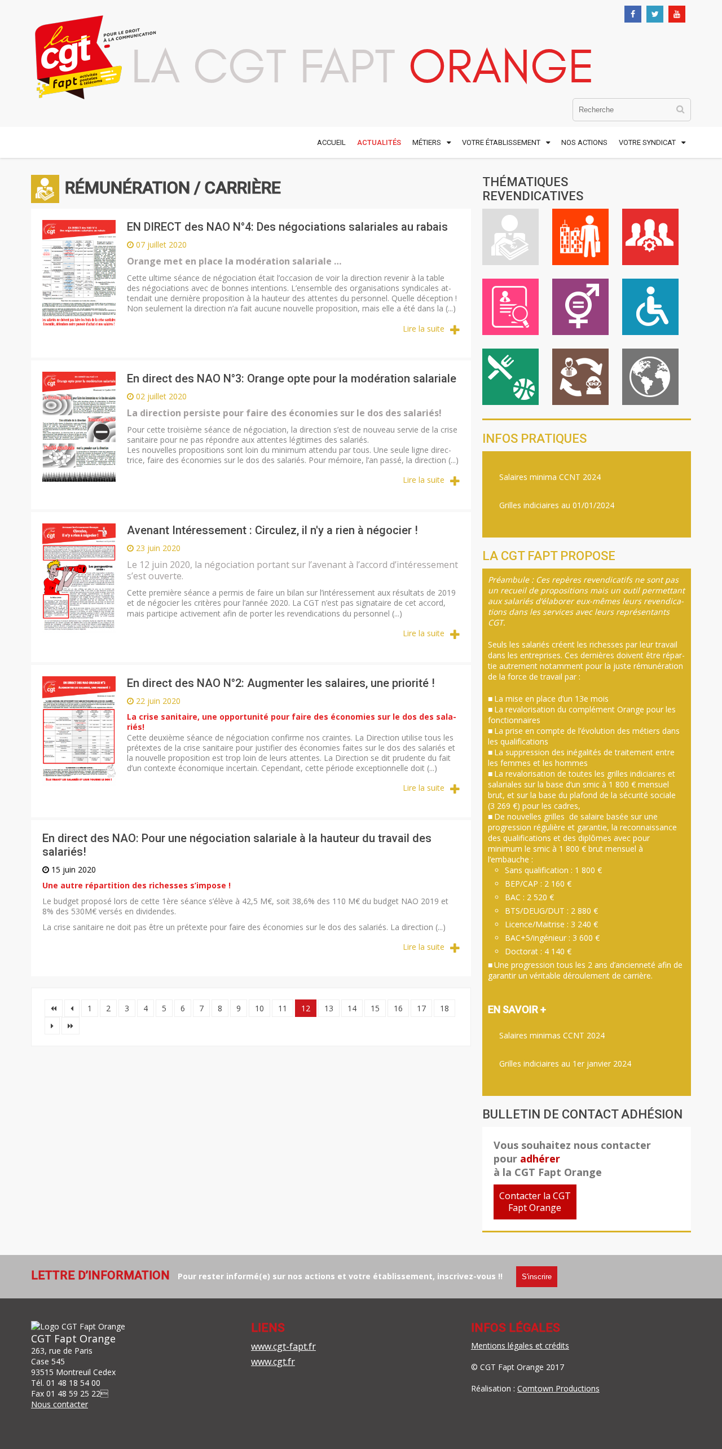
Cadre (650, 237)
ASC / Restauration (510, 377)
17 (421, 1008)
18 (444, 1008)
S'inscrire (537, 1276)
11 (282, 1008)
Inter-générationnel (580, 377)
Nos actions (584, 142)
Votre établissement (501, 142)
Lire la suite (423, 328)
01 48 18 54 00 (73, 1382)
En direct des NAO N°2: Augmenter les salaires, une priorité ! (281, 683)
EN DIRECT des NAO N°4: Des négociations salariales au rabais (287, 227)
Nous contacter (59, 1404)
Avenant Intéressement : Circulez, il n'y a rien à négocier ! (272, 530)
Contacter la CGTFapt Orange (535, 1202)
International (650, 377)
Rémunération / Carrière (510, 237)
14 (351, 1008)
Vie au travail (580, 237)
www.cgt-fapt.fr (283, 1346)
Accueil (331, 142)
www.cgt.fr (273, 1361)
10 (259, 1008)
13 (328, 1008)
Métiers (426, 142)
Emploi (510, 307)
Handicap (650, 307)
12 (305, 1008)
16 (398, 1008)
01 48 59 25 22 (73, 1393)
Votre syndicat (647, 142)
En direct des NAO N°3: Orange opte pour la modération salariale (291, 378)
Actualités (379, 142)
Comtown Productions (558, 1388)
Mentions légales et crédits (520, 1345)
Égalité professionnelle (580, 307)
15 (375, 1008)
